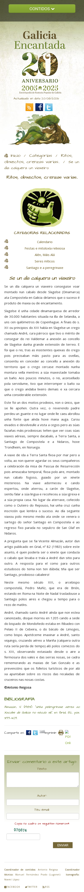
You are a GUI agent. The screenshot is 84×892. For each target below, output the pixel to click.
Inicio (15, 156)
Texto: (42, 769)
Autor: (42, 796)
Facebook (13, 886)
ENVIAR (62, 845)
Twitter (32, 886)
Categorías (40, 156)
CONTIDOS (40, 8)
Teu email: (42, 810)
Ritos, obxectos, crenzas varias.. (38, 159)
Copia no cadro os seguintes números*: (42, 824)
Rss (47, 886)
